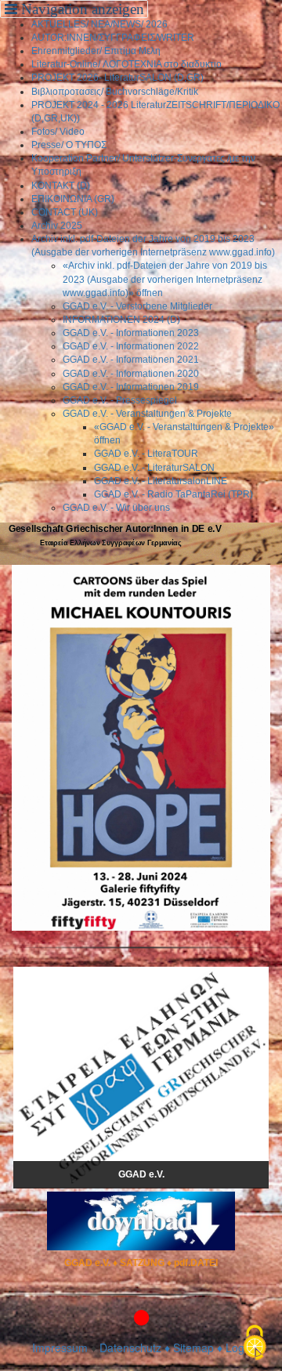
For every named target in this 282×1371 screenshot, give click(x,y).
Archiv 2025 (56, 225)
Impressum (60, 1347)
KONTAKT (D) (60, 185)
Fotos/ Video (58, 131)
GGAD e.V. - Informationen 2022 (131, 346)
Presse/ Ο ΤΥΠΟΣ (69, 144)
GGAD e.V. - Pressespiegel (120, 400)
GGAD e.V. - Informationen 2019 (131, 387)
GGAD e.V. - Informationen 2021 (131, 359)
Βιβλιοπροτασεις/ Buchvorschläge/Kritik (114, 91)
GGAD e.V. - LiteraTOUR (146, 453)
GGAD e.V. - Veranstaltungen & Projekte (147, 413)
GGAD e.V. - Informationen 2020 (131, 373)
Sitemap (193, 1347)
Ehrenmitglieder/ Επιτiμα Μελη (96, 50)
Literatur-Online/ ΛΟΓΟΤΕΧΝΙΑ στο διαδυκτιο (126, 64)
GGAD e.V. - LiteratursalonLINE (160, 481)
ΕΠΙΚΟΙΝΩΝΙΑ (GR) (72, 199)
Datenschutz (130, 1347)
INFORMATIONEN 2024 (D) (121, 319)
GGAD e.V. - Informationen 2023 (131, 332)
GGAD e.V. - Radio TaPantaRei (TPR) (173, 494)
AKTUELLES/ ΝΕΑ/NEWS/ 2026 (99, 24)
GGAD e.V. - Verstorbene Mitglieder (137, 306)
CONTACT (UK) (64, 212)
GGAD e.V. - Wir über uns (116, 507)
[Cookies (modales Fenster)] (254, 1344)
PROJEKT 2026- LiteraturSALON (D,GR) (117, 77)
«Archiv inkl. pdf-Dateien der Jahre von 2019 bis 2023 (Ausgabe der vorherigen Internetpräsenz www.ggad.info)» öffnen (165, 279)
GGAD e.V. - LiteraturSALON (154, 467)
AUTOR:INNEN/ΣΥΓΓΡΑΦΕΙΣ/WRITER (112, 37)
